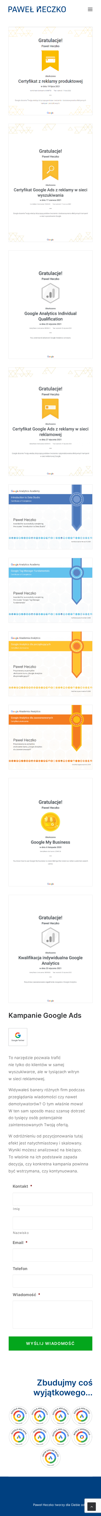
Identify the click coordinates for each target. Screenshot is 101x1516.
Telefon (20, 1268)
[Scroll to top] (91, 1506)
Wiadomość (26, 1294)
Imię (16, 1209)
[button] (90, 9)
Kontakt (22, 1186)
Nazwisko (21, 1233)
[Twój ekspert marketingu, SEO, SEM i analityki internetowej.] (37, 9)
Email (20, 1242)
